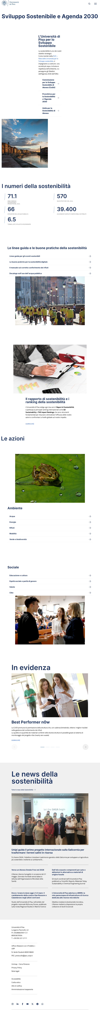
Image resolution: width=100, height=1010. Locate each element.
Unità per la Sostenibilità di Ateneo (48, 110)
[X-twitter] (32, 1004)
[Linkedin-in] (18, 1004)
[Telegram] (37, 1004)
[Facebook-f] (22, 1004)
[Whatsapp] (42, 1004)
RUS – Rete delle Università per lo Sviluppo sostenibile (48, 58)
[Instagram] (13, 1004)
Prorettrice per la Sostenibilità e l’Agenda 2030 (48, 98)
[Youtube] (27, 1004)
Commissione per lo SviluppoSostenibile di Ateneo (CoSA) (48, 83)
